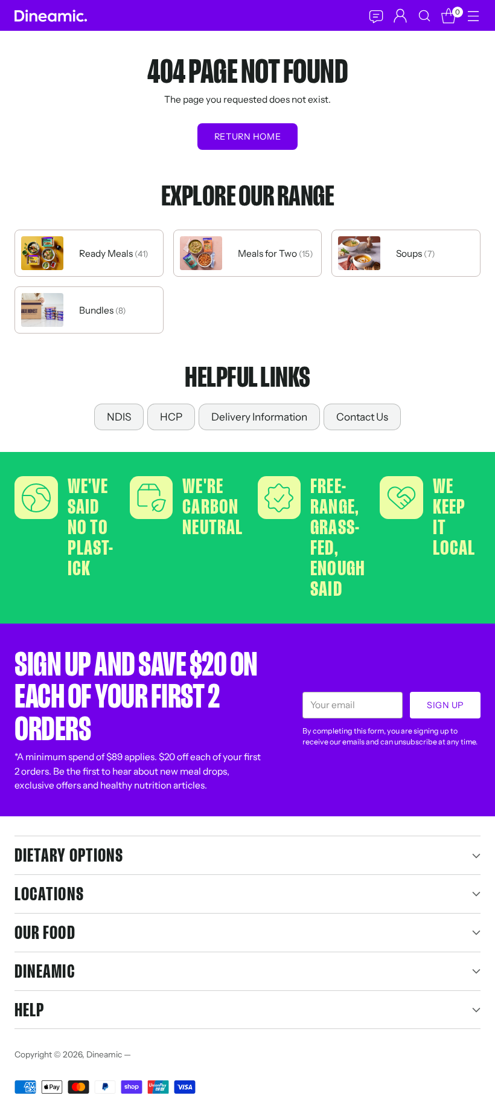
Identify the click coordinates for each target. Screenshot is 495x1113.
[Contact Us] (375, 15)
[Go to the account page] (400, 15)
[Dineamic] (50, 16)
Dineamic (104, 1054)
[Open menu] (473, 15)
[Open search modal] (424, 15)
